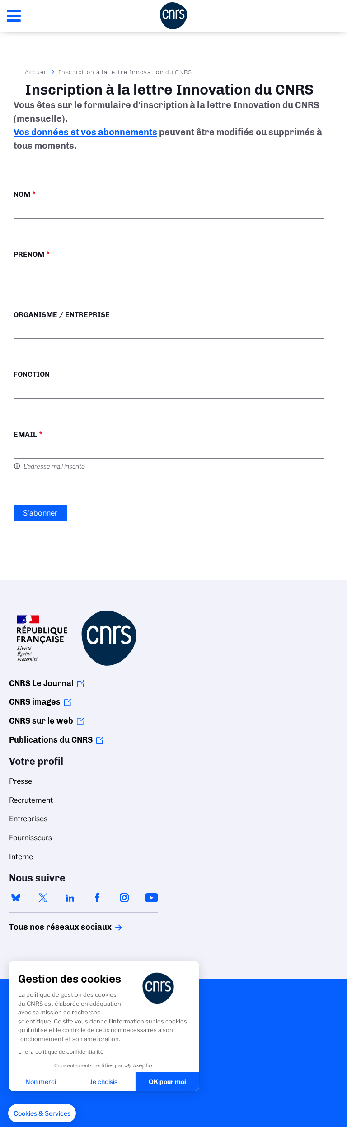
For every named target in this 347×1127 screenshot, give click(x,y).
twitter (43, 897)
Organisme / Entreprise (62, 314)
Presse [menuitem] (20, 781)
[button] (42, 1113)
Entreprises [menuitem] (28, 818)
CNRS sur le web (41, 721)
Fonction (32, 374)
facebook (97, 897)
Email (25, 434)
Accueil (36, 72)
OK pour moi (167, 1081)
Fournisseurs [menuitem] (30, 837)
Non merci (40, 1081)
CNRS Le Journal (41, 683)
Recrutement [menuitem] (31, 800)
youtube (151, 897)
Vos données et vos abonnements (85, 132)
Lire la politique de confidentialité (60, 1051)
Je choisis (103, 1081)
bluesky (16, 897)
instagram (124, 897)
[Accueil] (173, 15)
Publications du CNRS (51, 740)
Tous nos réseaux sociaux (44, 927)
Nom (22, 194)
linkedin (70, 897)
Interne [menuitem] (21, 856)
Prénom (29, 254)
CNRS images (35, 702)
